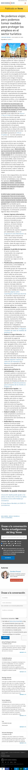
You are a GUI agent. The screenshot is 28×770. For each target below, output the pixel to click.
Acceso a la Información (15, 752)
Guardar (5, 637)
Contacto (3, 754)
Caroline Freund (6, 37)
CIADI (15, 762)
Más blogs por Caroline (16, 580)
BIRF (3, 762)
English (12, 541)
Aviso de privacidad (16, 621)
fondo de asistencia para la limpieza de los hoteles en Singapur (15, 385)
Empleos (23, 752)
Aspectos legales (4, 752)
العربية (12, 543)
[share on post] (11, 769)
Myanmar (7, 363)
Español (9, 39)
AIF (5, 762)
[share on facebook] (7, 769)
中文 (4, 545)
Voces (20, 9)
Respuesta (22, 652)
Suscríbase (8, 557)
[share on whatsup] (21, 769)
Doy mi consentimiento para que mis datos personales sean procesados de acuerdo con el (13, 551)
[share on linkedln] (16, 769)
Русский (18, 543)
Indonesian (18, 545)
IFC (8, 762)
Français (19, 541)
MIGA (11, 762)
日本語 (10, 545)
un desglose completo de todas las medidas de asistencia (15, 330)
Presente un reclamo (5, 756)
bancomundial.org (22, 0)
